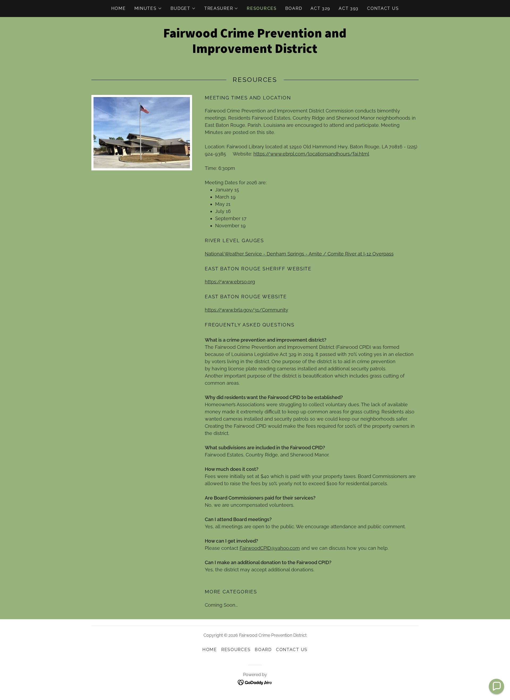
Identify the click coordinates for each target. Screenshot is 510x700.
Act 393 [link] (349, 8)
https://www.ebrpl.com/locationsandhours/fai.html (311, 154)
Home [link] (118, 8)
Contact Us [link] (383, 8)
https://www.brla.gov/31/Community (246, 310)
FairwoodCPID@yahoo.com (270, 548)
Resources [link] (262, 8)
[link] (255, 51)
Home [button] (209, 649)
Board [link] (293, 8)
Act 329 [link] (320, 8)
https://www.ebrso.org (230, 281)
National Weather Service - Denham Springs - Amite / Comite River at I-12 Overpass (299, 254)
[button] (148, 8)
